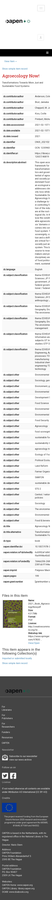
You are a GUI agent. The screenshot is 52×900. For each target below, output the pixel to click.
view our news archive (20, 759)
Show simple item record (14, 68)
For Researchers (6, 725)
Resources (6, 737)
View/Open (34, 643)
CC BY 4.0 (41, 792)
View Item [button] (9, 61)
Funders (6, 732)
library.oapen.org (26, 888)
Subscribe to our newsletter (23, 756)
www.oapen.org (25, 885)
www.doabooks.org (18, 892)
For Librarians (6, 708)
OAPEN (5, 743)
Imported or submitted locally (17, 658)
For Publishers (6, 717)
